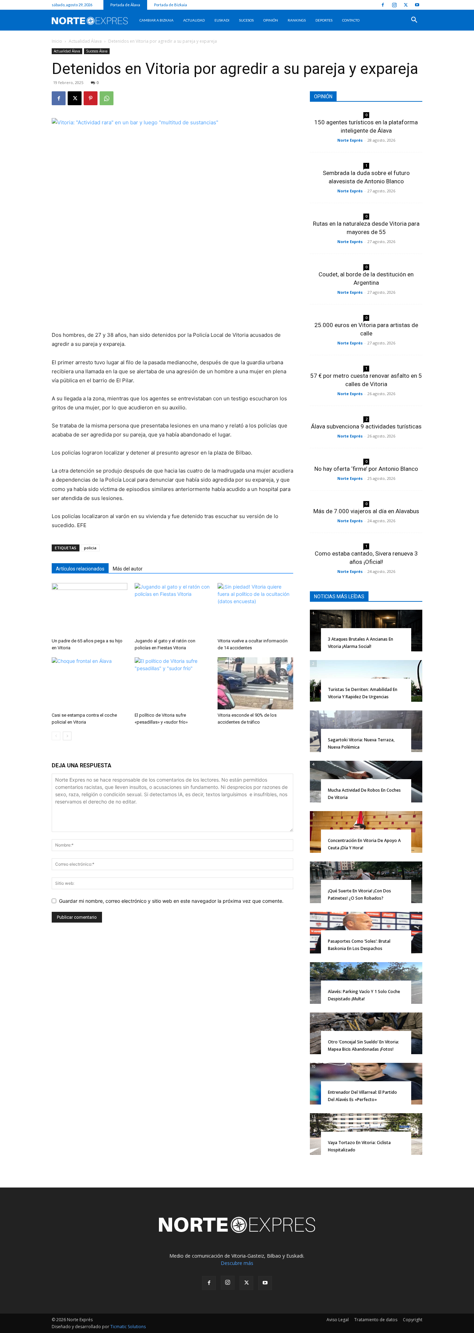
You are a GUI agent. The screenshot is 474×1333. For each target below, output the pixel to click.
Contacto (350, 20)
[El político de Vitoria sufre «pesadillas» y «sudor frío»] (172, 683)
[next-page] (67, 736)
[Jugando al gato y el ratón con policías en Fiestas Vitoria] (172, 609)
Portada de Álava (125, 4)
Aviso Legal (338, 1320)
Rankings (297, 20)
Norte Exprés (350, 140)
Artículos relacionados (80, 569)
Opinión (270, 20)
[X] (405, 5)
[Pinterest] (91, 98)
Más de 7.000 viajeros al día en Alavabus (366, 511)
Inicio (57, 41)
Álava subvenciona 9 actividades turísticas (366, 426)
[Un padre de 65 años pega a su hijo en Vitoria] (89, 609)
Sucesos (246, 20)
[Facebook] (383, 5)
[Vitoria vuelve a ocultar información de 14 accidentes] (255, 609)
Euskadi (221, 20)
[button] (414, 20)
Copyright (412, 1320)
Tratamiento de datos (375, 1320)
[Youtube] (417, 5)
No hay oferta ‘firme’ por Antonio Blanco (366, 468)
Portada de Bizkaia (170, 4)
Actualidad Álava (85, 41)
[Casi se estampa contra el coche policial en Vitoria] (89, 683)
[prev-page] (56, 736)
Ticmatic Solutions (128, 1327)
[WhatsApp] (106, 98)
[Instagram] (394, 5)
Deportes (323, 20)
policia (90, 547)
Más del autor (128, 569)
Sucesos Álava (97, 51)
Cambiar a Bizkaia (156, 20)
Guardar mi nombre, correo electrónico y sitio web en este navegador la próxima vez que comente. (171, 901)
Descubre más (237, 1263)
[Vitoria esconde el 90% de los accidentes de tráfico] (255, 683)
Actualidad (194, 20)
